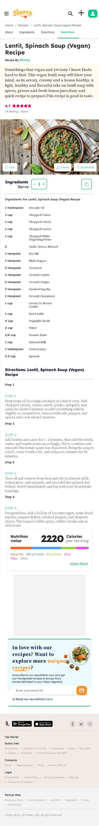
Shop (71, 748)
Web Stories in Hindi (34, 748)
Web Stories (11, 748)
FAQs (41, 765)
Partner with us (57, 765)
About (8, 765)
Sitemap (74, 777)
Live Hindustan (36, 800)
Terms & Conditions (54, 777)
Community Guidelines (20, 781)
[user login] (92, 14)
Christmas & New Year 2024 (52, 753)
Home (9, 25)
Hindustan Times (14, 800)
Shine (86, 800)
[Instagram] (89, 724)
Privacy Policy (12, 777)
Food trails (26, 753)
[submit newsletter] (81, 690)
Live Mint (55, 800)
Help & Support (25, 765)
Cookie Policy (31, 777)
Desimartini (71, 800)
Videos (11, 753)
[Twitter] (81, 724)
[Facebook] (72, 724)
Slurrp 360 (84, 748)
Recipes (23, 25)
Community (57, 748)
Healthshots (14, 804)
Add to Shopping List (86, 184)
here (49, 699)
